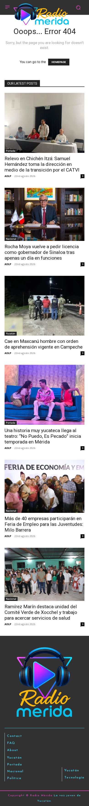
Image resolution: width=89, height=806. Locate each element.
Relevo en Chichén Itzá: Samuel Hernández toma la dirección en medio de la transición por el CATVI (42, 164)
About (12, 750)
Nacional (11, 238)
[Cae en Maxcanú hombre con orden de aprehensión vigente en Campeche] (44, 306)
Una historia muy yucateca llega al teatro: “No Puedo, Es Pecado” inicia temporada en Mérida (43, 436)
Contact (14, 736)
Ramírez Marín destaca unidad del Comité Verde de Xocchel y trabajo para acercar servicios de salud (41, 612)
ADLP (8, 176)
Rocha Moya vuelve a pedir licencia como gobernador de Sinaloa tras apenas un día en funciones (42, 252)
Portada (10, 150)
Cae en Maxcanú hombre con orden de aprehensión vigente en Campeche (44, 344)
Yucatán (10, 333)
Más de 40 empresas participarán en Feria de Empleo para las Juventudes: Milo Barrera (44, 524)
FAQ (11, 743)
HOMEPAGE (59, 62)
